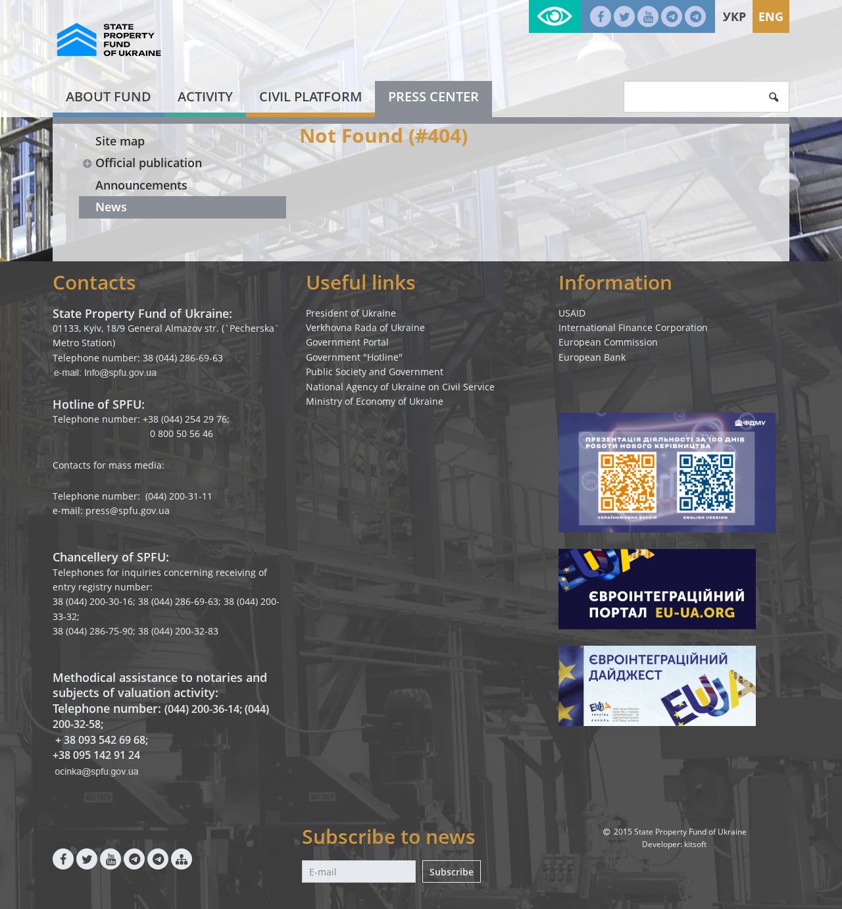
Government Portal (347, 342)
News (111, 207)
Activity (205, 96)
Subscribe (452, 872)
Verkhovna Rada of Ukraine (365, 327)
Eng (770, 16)
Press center (433, 96)
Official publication (148, 162)
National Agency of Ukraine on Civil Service (400, 386)
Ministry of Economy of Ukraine (374, 401)
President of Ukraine (351, 313)
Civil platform (310, 96)
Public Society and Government (374, 371)
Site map (120, 141)
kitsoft (695, 844)
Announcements (141, 185)
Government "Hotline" (354, 357)
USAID (571, 313)
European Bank (592, 357)
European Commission (608, 342)
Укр (734, 16)
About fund (108, 96)
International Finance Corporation (633, 327)
